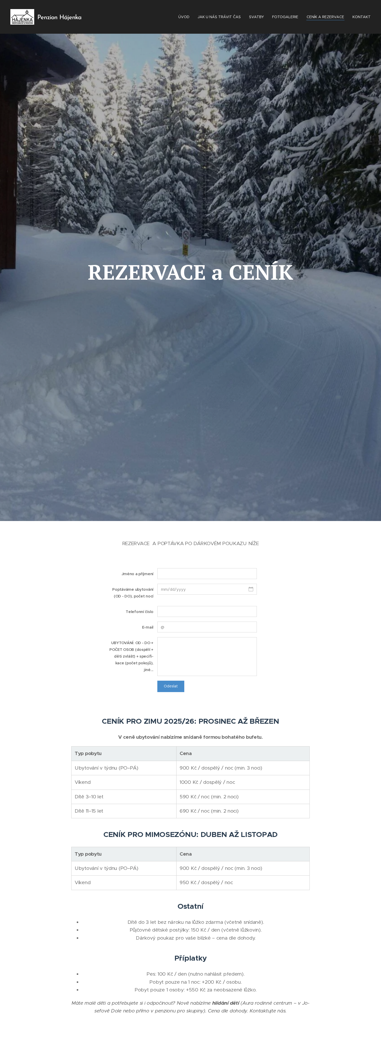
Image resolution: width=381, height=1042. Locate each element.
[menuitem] (185, 16)
